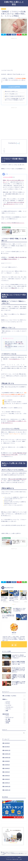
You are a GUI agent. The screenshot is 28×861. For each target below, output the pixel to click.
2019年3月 (7, 775)
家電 (15, 710)
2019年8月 (7, 761)
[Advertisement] (14, 53)
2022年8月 (7, 743)
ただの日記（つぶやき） (14, 695)
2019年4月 (7, 772)
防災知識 (15, 721)
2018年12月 (7, 786)
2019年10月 (7, 757)
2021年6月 (7, 746)
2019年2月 (7, 779)
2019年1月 (7, 783)
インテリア (15, 705)
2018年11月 (7, 790)
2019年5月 (7, 768)
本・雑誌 (15, 719)
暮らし (14, 699)
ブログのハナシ (15, 707)
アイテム (15, 703)
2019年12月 (7, 754)
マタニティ (15, 708)
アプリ (15, 715)
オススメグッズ (15, 717)
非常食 (15, 722)
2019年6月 (7, 764)
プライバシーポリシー (11, 857)
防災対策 (14, 714)
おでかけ (15, 702)
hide (18, 143)
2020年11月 (7, 750)
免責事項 (19, 857)
